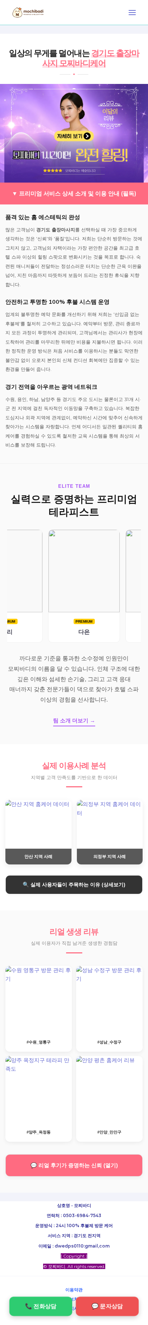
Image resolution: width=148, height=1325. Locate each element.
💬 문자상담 (107, 1306)
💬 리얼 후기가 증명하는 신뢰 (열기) (74, 1165)
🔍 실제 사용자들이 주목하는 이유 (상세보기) (74, 884)
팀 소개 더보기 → (74, 720)
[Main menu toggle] (132, 12)
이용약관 (74, 1289)
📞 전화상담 (41, 1306)
